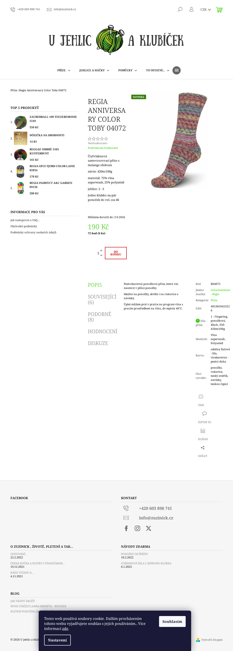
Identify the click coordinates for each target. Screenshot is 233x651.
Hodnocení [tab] (102, 331)
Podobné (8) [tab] (99, 316)
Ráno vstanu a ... (22, 572)
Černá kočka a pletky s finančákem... (37, 563)
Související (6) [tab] (102, 299)
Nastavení (57, 640)
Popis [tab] (95, 284)
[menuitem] (64, 70)
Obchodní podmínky (23, 226)
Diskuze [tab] (98, 343)
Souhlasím (172, 621)
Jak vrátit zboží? (22, 600)
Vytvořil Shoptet (212, 640)
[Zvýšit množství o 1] (101, 250)
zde (65, 628)
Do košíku (115, 253)
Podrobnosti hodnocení (103, 148)
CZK (204, 9)
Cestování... (18, 553)
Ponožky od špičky (134, 553)
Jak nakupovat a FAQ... (25, 220)
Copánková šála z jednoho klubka (146, 563)
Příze (214, 300)
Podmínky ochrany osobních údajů (33, 232)
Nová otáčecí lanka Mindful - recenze (38, 606)
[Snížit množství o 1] (101, 255)
